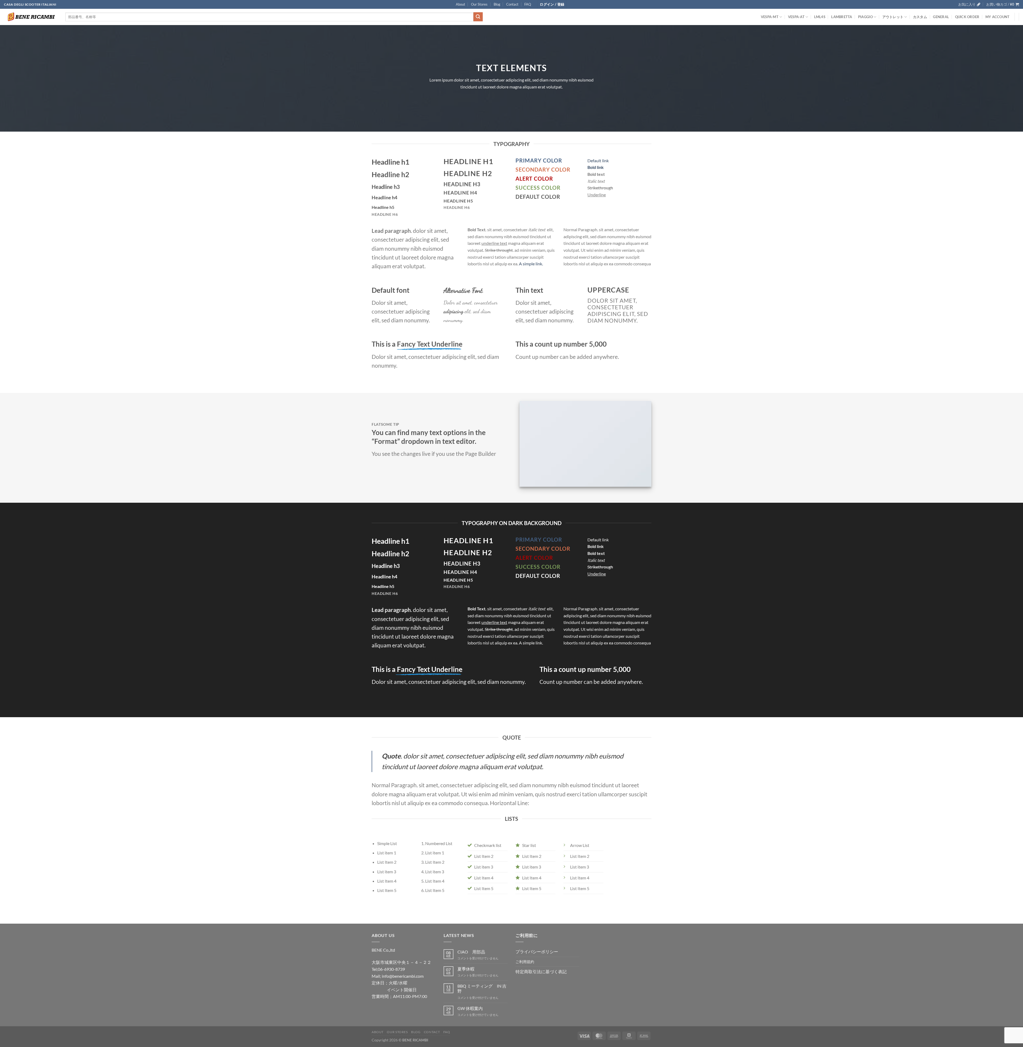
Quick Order (967, 17)
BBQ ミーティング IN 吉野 (481, 988)
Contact (512, 4)
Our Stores (479, 4)
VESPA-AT (796, 17)
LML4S (819, 17)
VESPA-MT (769, 17)
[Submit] (477, 16)
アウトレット (893, 17)
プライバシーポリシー (536, 951)
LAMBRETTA (841, 17)
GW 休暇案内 (470, 1008)
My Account (997, 17)
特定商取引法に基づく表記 (541, 971)
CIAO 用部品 (471, 951)
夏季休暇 (465, 968)
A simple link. (531, 263)
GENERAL (941, 17)
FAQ (527, 4)
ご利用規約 (524, 961)
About (460, 4)
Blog (497, 4)
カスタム (920, 17)
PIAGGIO (865, 17)
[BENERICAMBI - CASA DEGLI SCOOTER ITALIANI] (30, 16)
